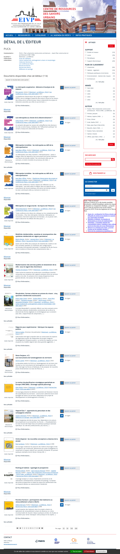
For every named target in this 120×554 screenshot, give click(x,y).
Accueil (9, 35)
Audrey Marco (37, 298)
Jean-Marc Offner (21, 150)
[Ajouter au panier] (62, 87)
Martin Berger (20, 239)
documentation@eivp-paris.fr (10, 544)
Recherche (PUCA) (24, 65)
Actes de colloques (25, 58)
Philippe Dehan (20, 471)
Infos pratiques (84, 35)
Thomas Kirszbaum (22, 270)
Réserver (7, 109)
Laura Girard (42, 300)
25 (63, 528)
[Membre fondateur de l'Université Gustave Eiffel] (91, 541)
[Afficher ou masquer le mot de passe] (106, 190)
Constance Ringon (26, 300)
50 (67, 528)
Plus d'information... (23, 105)
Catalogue (40, 35)
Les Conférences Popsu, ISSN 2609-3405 (34, 93)
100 (71, 528)
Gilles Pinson (20, 121)
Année (88, 85)
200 (76, 528)
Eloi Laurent (19, 92)
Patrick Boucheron (21, 209)
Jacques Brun (34, 239)
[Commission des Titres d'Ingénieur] (74, 541)
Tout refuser (90, 551)
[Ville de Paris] (40, 541)
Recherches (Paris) (25, 67)
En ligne (67, 122)
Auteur (88, 106)
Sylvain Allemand (21, 416)
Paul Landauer (20, 444)
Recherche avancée (93, 164)
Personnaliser (101, 551)
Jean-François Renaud (38, 471)
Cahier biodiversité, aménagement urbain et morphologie (37, 60)
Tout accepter (77, 551)
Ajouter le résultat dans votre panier (17, 80)
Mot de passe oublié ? (90, 193)
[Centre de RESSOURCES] (26, 16)
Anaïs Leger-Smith (21, 298)
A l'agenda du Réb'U (61, 35)
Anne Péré (51, 298)
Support (89, 50)
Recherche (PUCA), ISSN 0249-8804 (37, 241)
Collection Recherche (25, 62)
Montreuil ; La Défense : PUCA (38, 92)
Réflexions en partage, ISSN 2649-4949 (28, 417)
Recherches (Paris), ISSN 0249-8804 (27, 506)
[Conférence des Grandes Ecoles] (57, 541)
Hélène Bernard (21, 505)
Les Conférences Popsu (26, 64)
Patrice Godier (20, 332)
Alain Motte (19, 387)
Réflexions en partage (26, 69)
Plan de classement (94, 65)
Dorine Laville (20, 361)
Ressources (24, 35)
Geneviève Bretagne (22, 302)
